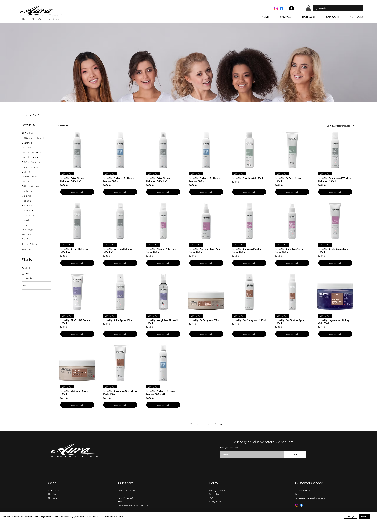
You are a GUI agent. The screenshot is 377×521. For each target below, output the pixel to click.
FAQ (211, 498)
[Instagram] (276, 8)
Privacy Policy (215, 501)
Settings (350, 516)
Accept (364, 516)
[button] (308, 8)
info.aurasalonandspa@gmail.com (133, 505)
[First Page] (191, 424)
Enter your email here (229, 448)
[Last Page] (221, 424)
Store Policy (214, 494)
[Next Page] (215, 424)
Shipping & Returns (217, 490)
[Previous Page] (197, 424)
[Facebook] (281, 8)
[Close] (373, 516)
